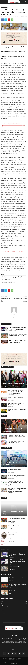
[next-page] (4, 347)
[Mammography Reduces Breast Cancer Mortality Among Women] (4, 477)
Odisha (9, 5)
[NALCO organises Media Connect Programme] (4, 399)
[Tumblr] (19, 653)
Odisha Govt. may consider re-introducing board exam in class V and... (16, 592)
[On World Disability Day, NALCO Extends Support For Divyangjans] (14, 379)
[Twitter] (5, 19)
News (6, 5)
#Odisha (3, 277)
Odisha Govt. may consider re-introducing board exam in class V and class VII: (16, 527)
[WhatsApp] (12, 19)
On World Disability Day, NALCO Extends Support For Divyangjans (13, 384)
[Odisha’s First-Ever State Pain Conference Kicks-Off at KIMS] (14, 459)
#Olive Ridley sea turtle (6, 279)
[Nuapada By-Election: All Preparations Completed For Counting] (4, 442)
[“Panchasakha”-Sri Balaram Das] (4, 535)
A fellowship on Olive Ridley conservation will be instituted (12, 280)
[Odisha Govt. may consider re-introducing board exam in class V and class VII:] (4, 527)
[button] (2, 2)
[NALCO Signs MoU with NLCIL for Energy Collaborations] (4, 342)
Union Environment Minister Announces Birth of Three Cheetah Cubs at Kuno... (17, 568)
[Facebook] (2, 19)
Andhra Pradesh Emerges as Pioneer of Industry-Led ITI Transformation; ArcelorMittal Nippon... (17, 554)
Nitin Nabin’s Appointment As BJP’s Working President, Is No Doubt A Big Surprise (12, 428)
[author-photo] (14, 313)
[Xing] (14, 318)
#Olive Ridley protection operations (19, 277)
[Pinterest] (9, 19)
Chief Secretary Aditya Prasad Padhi (8, 282)
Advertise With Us (21, 658)
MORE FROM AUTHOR (17, 324)
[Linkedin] (12, 653)
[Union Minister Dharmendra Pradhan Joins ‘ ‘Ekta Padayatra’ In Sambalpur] (4, 437)
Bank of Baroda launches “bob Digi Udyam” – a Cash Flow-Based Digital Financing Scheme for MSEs (16, 392)
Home (2, 5)
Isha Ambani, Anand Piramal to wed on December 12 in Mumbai (20, 300)
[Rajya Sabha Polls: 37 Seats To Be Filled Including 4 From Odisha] (4, 335)
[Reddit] (15, 653)
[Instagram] (8, 653)
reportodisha (5, 658)
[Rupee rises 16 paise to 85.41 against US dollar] (4, 411)
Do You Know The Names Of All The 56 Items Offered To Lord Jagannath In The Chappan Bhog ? (17, 520)
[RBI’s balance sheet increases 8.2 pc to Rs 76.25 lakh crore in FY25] (4, 405)
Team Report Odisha (12, 658)
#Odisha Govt (8, 277)
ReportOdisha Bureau (7, 16)
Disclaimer (17, 659)
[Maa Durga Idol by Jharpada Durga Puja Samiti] (4, 542)
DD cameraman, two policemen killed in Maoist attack (7, 300)
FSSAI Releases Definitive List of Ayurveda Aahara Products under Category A (15, 483)
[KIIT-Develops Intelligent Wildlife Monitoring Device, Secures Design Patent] (4, 329)
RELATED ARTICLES (6, 324)
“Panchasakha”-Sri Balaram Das (15, 532)
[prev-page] (2, 347)
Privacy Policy (11, 659)
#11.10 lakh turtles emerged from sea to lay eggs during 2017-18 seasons (13, 276)
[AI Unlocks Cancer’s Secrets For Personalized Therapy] (4, 471)
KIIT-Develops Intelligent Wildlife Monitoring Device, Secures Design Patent (17, 329)
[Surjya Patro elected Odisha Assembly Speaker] (14, 508)
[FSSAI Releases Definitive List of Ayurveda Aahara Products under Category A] (4, 483)
